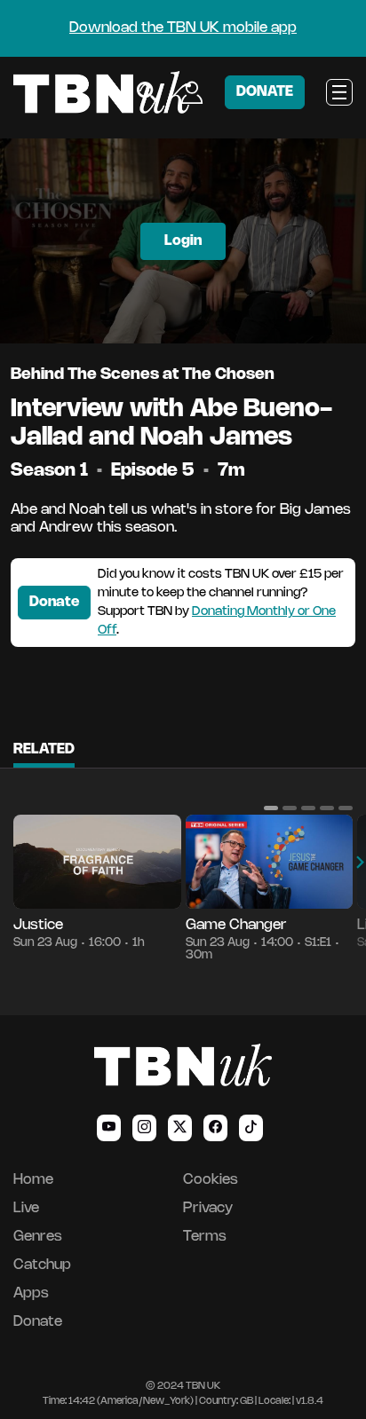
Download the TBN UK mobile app (183, 28)
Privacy (208, 1208)
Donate (54, 602)
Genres (37, 1236)
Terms (205, 1236)
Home (33, 1179)
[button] (271, 807)
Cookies (210, 1179)
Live (26, 1208)
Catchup (42, 1265)
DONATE (264, 92)
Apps (31, 1293)
